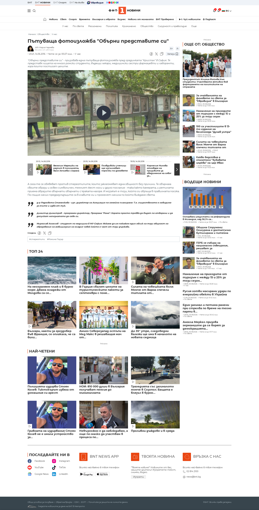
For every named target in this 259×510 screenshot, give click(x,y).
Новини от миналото (141, 19)
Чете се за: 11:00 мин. (206, 268)
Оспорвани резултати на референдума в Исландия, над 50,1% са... (206, 218)
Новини (53, 19)
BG (228, 10)
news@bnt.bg (193, 477)
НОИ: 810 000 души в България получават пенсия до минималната (102, 389)
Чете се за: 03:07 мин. (208, 222)
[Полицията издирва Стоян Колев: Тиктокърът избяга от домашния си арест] (52, 370)
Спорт (73, 19)
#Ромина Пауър (55, 239)
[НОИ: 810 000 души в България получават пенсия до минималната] (103, 370)
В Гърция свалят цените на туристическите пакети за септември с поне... (101, 290)
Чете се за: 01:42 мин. (208, 298)
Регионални (94, 26)
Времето (84, 19)
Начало (32, 34)
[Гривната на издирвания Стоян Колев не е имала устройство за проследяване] (52, 414)
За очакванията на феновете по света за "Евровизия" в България (212, 98)
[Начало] (45, 19)
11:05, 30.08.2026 (190, 222)
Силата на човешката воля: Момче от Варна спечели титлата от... (152, 290)
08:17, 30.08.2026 (204, 251)
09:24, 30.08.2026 (204, 267)
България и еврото (103, 19)
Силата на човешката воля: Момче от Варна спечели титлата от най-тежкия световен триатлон (211, 145)
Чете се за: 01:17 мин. (208, 332)
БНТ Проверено (165, 19)
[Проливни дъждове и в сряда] (155, 414)
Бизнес (122, 19)
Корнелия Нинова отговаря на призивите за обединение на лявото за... (160, 170)
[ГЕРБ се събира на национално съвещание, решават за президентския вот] (189, 248)
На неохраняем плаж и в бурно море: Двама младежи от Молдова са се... (50, 290)
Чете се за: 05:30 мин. (209, 284)
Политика (112, 26)
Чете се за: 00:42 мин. (207, 253)
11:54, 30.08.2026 (204, 236)
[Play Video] (104, 113)
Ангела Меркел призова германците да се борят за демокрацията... (204, 325)
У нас (65, 26)
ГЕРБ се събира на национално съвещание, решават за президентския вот (212, 246)
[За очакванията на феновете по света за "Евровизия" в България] (189, 100)
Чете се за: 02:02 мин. (207, 238)
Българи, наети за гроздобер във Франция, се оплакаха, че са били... (51, 334)
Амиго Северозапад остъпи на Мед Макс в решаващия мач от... (102, 334)
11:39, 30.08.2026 (190, 298)
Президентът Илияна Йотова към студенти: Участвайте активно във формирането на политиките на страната (205, 83)
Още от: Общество (204, 44)
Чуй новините (192, 19)
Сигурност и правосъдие (172, 26)
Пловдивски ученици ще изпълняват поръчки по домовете (114, 168)
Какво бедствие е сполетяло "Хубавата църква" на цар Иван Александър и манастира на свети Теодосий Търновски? (213, 160)
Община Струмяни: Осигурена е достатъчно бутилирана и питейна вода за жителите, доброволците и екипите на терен (213, 230)
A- (178, 48)
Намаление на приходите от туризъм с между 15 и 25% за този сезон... (205, 277)
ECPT (83, 502)
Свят (63, 19)
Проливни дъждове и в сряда (152, 431)
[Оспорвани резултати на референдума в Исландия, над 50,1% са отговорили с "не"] (207, 201)
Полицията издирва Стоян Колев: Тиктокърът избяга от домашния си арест (51, 389)
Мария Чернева (46, 47)
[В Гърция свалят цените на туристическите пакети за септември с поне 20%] (103, 270)
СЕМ (76, 502)
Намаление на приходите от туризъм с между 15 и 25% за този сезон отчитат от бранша (213, 114)
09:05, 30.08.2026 (190, 315)
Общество (146, 26)
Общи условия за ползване (40, 502)
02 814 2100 (192, 471)
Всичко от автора (44, 50)
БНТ (30, 2)
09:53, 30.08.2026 (190, 332)
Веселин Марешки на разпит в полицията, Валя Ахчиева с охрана (66, 168)
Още (194, 26)
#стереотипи (37, 239)
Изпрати (138, 477)
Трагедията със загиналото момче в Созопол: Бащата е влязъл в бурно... (152, 389)
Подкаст (210, 19)
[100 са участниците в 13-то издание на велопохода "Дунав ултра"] (189, 131)
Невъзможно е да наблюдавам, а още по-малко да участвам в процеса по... (103, 434)
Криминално (129, 26)
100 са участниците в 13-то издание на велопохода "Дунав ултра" (213, 129)
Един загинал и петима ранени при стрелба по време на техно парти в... (207, 308)
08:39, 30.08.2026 (190, 284)
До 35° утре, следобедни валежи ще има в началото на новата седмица (153, 334)
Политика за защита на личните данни (108, 502)
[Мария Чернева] (31, 48)
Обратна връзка (64, 502)
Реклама (103, 344)
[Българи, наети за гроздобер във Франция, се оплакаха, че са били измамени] (52, 315)
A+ (171, 48)
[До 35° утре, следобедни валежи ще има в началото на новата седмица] (155, 315)
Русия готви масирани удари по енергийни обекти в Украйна (207, 293)
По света (78, 26)
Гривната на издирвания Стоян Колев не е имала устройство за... (52, 434)
